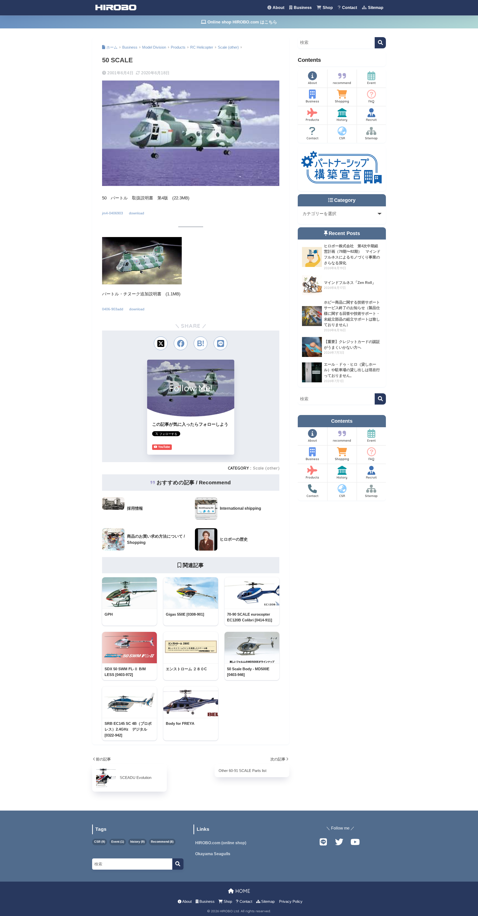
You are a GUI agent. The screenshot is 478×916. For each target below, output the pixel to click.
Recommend (162, 841)
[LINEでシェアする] (220, 343)
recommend (342, 83)
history (137, 841)
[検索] (380, 42)
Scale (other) (266, 468)
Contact (349, 7)
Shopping (342, 101)
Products (312, 120)
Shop (327, 7)
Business (302, 7)
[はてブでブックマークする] (200, 343)
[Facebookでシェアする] (180, 343)
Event (371, 83)
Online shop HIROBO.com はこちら (241, 22)
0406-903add (112, 309)
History (342, 120)
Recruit (371, 120)
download (136, 213)
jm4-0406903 (112, 213)
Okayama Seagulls (212, 854)
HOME (242, 891)
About (278, 7)
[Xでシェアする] (161, 343)
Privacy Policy (290, 902)
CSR (342, 138)
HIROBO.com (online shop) (220, 843)
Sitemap (375, 7)
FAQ (371, 101)
